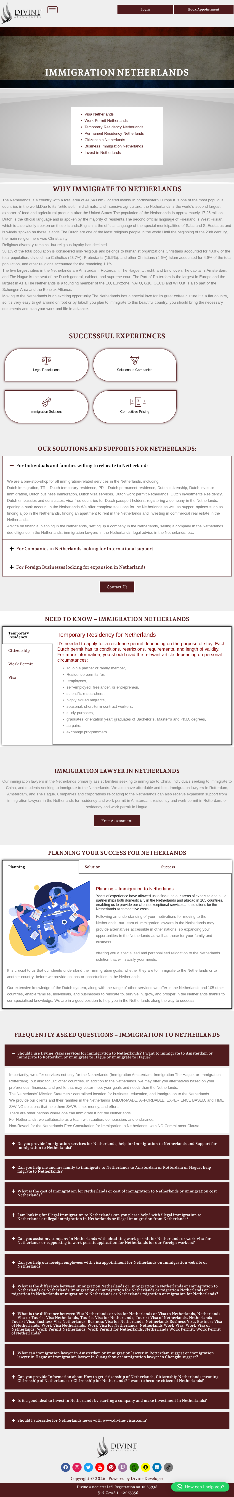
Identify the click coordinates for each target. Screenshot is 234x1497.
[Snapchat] (145, 1467)
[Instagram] (77, 1467)
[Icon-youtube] (99, 1467)
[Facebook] (65, 1467)
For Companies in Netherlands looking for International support (84, 548)
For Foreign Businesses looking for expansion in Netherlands (81, 567)
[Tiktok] (168, 1467)
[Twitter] (88, 1467)
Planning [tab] (16, 867)
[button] (117, 465)
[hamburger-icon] (52, 9)
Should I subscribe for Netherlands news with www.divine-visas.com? (82, 1420)
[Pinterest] (111, 1467)
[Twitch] (122, 1467)
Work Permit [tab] (20, 664)
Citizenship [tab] (19, 650)
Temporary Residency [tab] (18, 635)
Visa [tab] (12, 677)
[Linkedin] (157, 1467)
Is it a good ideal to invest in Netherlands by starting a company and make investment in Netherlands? (112, 1400)
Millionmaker (205, 532)
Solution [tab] (93, 867)
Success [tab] (168, 867)
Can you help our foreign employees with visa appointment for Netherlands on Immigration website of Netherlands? (112, 1264)
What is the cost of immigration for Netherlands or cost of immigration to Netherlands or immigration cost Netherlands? (117, 1193)
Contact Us (117, 586)
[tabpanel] (142, 685)
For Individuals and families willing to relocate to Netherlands (82, 465)
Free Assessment (117, 820)
